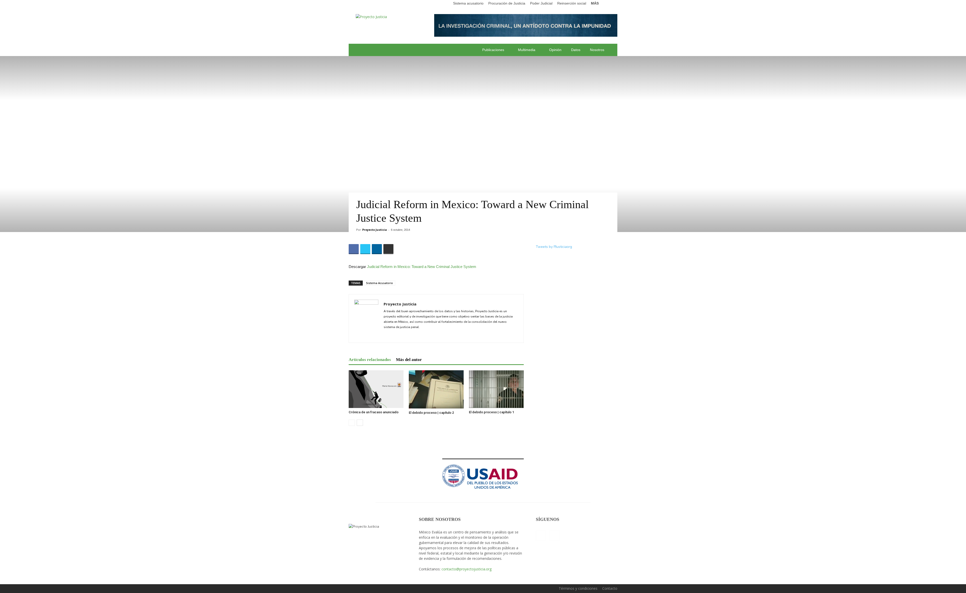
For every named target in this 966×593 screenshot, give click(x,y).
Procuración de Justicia (506, 3)
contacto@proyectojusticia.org (466, 569)
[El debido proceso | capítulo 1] (496, 389)
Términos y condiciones (578, 588)
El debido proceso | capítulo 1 (491, 412)
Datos (575, 50)
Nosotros (597, 50)
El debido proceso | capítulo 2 (431, 413)
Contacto (609, 588)
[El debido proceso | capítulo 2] (436, 389)
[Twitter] (388, 336)
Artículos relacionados (370, 359)
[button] (613, 3)
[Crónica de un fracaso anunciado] (376, 389)
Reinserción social (571, 3)
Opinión (555, 50)
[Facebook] (541, 536)
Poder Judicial (541, 3)
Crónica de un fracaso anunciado (373, 412)
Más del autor (409, 359)
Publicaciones (493, 50)
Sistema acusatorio (468, 3)
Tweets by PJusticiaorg (554, 246)
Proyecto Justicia (374, 230)
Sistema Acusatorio (379, 283)
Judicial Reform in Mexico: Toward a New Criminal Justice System (421, 266)
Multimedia (526, 50)
